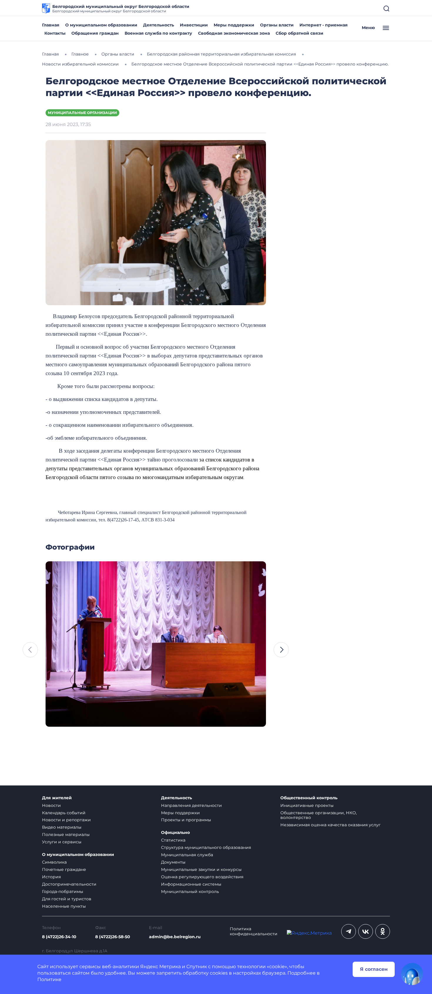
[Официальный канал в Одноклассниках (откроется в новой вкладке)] (382, 931)
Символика (54, 862)
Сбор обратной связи (299, 33)
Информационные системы (191, 884)
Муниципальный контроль (190, 891)
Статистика (173, 840)
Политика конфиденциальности (253, 931)
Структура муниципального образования (206, 847)
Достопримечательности (69, 884)
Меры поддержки (234, 25)
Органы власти (277, 25)
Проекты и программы (186, 819)
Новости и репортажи (66, 819)
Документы (173, 862)
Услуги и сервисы (61, 841)
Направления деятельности (191, 805)
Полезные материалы (66, 834)
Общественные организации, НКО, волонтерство (318, 815)
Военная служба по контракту (158, 33)
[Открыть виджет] (412, 974)
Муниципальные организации (82, 112)
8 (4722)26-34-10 (59, 936)
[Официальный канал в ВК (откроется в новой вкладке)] (365, 931)
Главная (50, 25)
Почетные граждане (64, 869)
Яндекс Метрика (160, 966)
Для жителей (57, 797)
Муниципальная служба (187, 854)
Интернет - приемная (323, 25)
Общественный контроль (308, 797)
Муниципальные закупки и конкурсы (201, 869)
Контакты (55, 33)
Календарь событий (64, 812)
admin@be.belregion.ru (175, 936)
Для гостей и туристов (66, 898)
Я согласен (374, 969)
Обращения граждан (95, 33)
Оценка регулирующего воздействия (202, 876)
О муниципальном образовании (101, 25)
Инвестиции (194, 25)
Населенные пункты (64, 906)
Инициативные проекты (307, 805)
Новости (51, 805)
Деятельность (158, 25)
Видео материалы (61, 827)
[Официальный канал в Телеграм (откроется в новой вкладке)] (348, 931)
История (51, 876)
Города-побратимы (62, 891)
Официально (175, 832)
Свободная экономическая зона (234, 33)
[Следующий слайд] (281, 649)
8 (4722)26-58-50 (112, 936)
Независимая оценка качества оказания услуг (330, 824)
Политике (49, 979)
